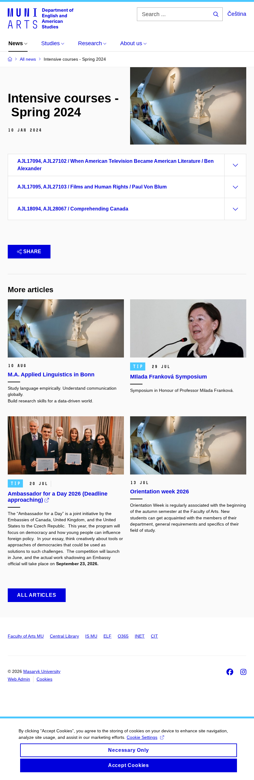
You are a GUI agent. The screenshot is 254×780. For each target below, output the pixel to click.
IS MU (91, 636)
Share (32, 251)
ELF (107, 636)
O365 (123, 636)
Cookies (44, 679)
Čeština (236, 14)
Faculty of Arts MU (26, 636)
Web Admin (19, 679)
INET (140, 636)
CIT (154, 636)
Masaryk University (41, 671)
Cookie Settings (142, 737)
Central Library (64, 636)
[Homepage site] (40, 17)
